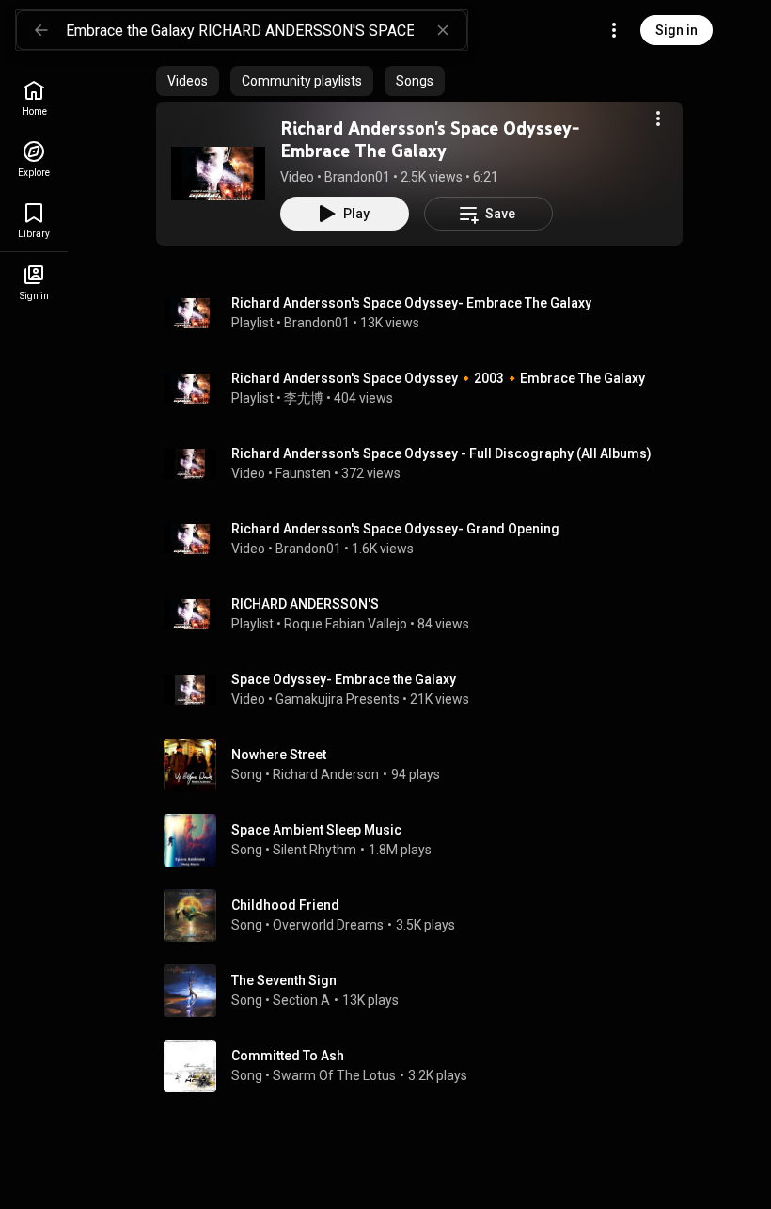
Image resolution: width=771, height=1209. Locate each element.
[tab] (187, 81)
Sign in (676, 30)
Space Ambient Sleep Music (316, 829)
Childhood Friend (285, 905)
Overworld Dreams (328, 924)
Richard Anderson (326, 774)
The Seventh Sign (284, 980)
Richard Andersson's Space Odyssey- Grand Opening (395, 528)
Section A (301, 1000)
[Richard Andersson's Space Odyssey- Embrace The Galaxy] (218, 173)
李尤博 (303, 398)
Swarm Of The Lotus (334, 1075)
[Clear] (443, 30)
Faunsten (303, 473)
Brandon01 (357, 176)
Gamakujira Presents (337, 699)
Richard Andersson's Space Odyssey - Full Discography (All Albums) (441, 453)
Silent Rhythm (314, 849)
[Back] (41, 30)
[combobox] (266, 30)
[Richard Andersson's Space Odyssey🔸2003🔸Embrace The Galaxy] (427, 388)
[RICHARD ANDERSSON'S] (427, 614)
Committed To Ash (287, 1055)
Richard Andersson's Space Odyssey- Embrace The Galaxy (429, 139)
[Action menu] (658, 118)
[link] (34, 98)
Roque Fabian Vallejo (345, 623)
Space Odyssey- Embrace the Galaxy (343, 679)
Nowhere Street (278, 754)
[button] (218, 173)
